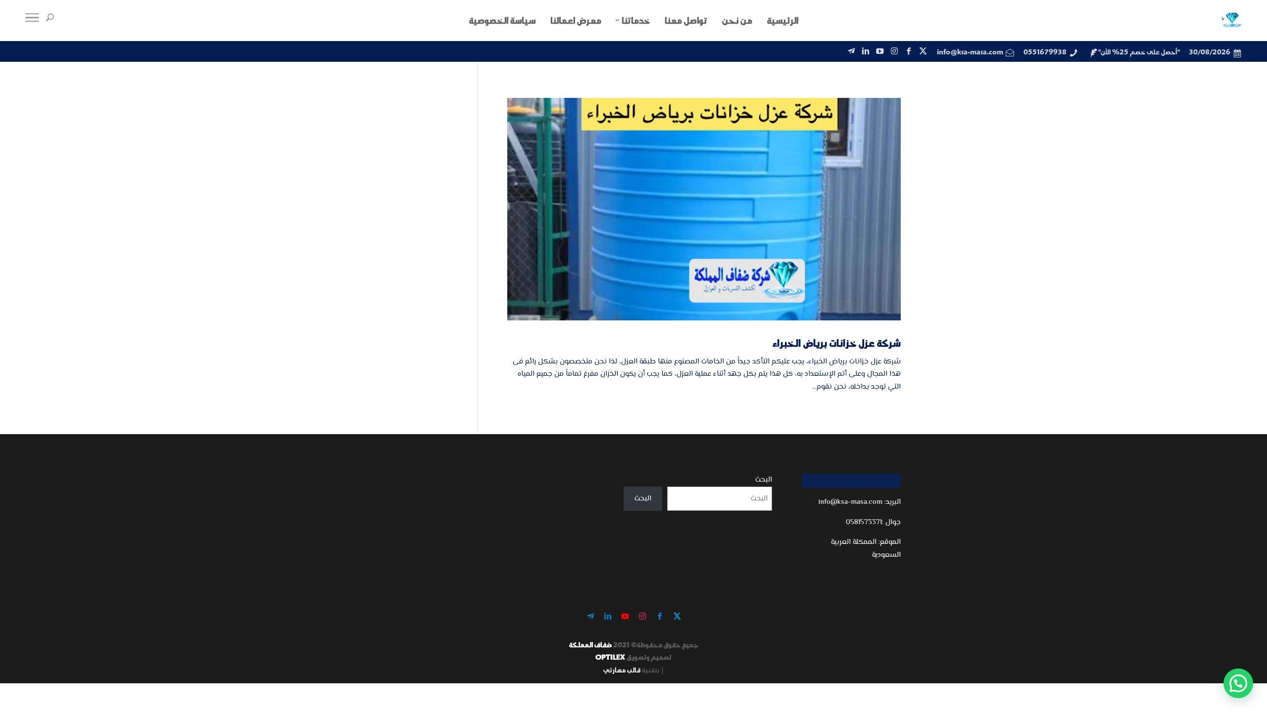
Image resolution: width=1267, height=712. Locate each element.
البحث (763, 480)
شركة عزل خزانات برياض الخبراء (837, 342)
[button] (1238, 683)
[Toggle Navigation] (32, 20)
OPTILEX (610, 657)
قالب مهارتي (621, 670)
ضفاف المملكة (590, 644)
